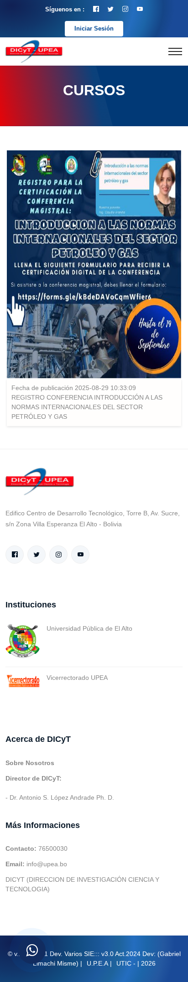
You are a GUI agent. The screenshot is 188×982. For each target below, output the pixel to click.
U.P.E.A (97, 963)
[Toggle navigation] (175, 51)
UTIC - (126, 963)
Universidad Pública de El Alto (89, 628)
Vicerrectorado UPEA (77, 677)
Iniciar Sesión (94, 28)
